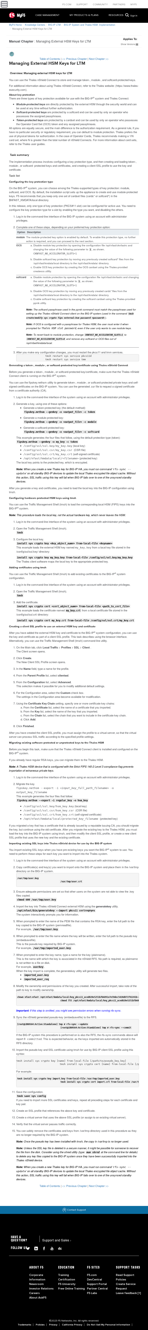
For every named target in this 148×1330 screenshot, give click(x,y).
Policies (40, 1324)
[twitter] (27, 1248)
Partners (119, 4)
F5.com (67, 4)
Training (63, 1275)
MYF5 (133, 4)
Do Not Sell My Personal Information (108, 1324)
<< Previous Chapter (75, 59)
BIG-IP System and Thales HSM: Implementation (89, 24)
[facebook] (43, 1248)
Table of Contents (50, 59)
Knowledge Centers (35, 24)
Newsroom (36, 1284)
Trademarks (24, 1324)
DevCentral (94, 1279)
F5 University (66, 1284)
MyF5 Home (15, 24)
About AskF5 (37, 1297)
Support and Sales (56, 1240)
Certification (66, 1279)
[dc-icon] (58, 1248)
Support (82, 4)
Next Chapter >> (99, 59)
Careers (34, 1293)
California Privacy (72, 1324)
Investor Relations (41, 1288)
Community (100, 4)
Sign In (133, 15)
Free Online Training (71, 1288)
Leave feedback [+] (128, 1293)
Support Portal (97, 1284)
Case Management (47, 15)
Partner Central (97, 1288)
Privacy (53, 1324)
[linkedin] (35, 1248)
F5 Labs (92, 1293)
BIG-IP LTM (54, 24)
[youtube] (51, 1248)
